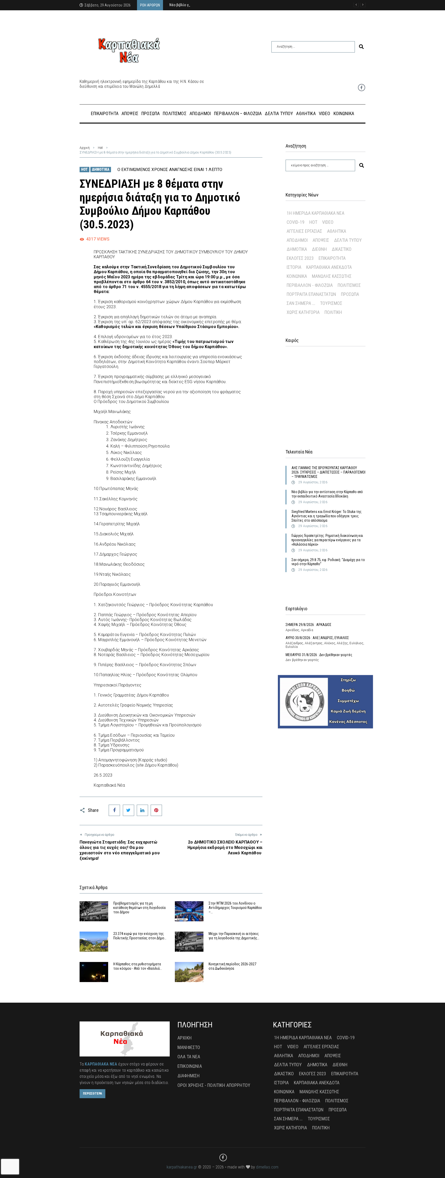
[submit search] (361, 46)
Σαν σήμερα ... (301, 303)
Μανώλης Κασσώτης (332, 276)
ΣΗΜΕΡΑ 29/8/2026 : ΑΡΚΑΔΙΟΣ (308, 625)
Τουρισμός (331, 303)
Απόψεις (321, 240)
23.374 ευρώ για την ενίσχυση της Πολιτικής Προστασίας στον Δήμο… (139, 936)
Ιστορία (294, 267)
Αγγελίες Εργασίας (304, 231)
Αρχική (85, 148)
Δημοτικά (100, 169)
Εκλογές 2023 (300, 258)
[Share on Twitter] (128, 810)
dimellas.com (267, 1167)
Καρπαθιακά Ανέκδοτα (329, 267)
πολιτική (333, 312)
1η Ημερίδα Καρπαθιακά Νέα (315, 213)
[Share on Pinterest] (156, 810)
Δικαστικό (342, 249)
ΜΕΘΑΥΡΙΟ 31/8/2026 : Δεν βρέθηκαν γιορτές (319, 655)
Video (327, 222)
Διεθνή (319, 249)
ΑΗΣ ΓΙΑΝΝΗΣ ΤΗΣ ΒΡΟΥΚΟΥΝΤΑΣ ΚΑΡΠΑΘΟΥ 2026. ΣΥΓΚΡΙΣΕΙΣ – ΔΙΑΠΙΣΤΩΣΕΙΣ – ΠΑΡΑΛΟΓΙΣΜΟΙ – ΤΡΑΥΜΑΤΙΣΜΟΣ (328, 472)
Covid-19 (295, 222)
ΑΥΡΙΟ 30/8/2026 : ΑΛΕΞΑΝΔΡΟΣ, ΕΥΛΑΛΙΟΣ (317, 638)
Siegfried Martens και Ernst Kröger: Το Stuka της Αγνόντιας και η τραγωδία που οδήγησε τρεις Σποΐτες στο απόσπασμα (327, 516)
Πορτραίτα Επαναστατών (311, 294)
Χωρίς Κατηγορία (303, 312)
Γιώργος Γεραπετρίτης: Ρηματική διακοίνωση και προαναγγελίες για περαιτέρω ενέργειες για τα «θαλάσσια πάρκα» (327, 540)
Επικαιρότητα (332, 258)
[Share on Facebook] (114, 810)
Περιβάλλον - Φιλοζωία (310, 285)
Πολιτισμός (349, 285)
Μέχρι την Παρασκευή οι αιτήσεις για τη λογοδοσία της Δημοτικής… (234, 936)
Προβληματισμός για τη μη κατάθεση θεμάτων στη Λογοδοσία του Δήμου (139, 907)
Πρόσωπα (350, 294)
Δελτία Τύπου (348, 240)
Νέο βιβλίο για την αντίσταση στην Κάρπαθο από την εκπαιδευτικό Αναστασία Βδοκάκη (327, 494)
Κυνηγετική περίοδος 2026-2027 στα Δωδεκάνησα (232, 966)
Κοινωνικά (297, 276)
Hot (100, 148)
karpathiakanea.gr (182, 1167)
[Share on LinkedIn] (142, 810)
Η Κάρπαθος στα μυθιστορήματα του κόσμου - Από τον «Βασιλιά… (137, 966)
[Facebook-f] (361, 87)
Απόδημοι (297, 240)
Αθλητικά (336, 231)
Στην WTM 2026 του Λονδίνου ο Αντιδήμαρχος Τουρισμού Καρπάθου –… (235, 907)
